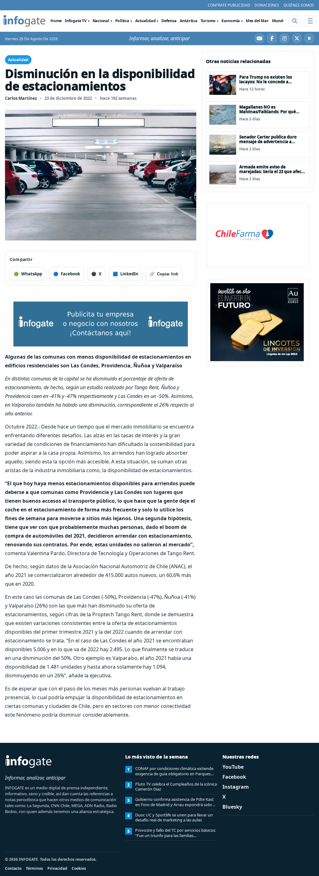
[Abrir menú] (310, 21)
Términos (34, 868)
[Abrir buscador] (294, 21)
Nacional (101, 20)
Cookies (79, 868)
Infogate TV (76, 20)
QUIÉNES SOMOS (298, 5)
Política (122, 20)
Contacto (13, 868)
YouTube (233, 766)
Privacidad (57, 868)
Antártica (189, 20)
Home (56, 20)
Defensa (168, 20)
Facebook (234, 776)
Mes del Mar (257, 20)
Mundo (278, 20)
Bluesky (232, 806)
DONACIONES (267, 5)
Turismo (208, 20)
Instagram (235, 786)
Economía (230, 20)
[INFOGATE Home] (24, 20)
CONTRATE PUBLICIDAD (229, 5)
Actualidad (145, 20)
